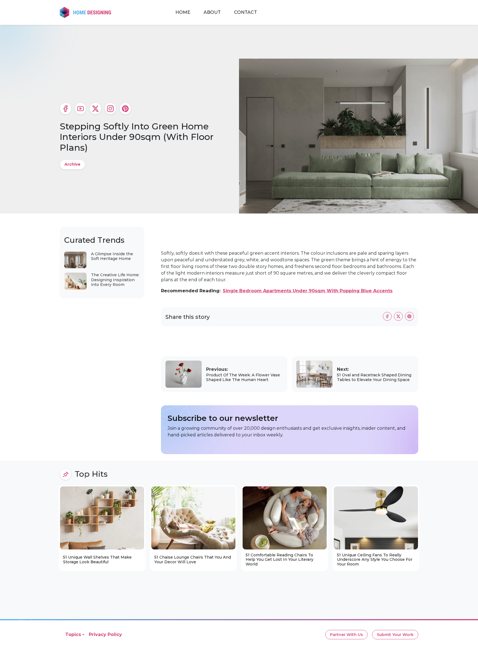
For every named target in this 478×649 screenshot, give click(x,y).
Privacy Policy (105, 634)
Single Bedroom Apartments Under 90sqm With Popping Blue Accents (308, 290)
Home (182, 12)
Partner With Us (346, 634)
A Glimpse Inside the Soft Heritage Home (112, 256)
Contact (245, 12)
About (212, 12)
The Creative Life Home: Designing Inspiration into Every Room (115, 279)
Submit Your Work (395, 634)
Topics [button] (73, 634)
